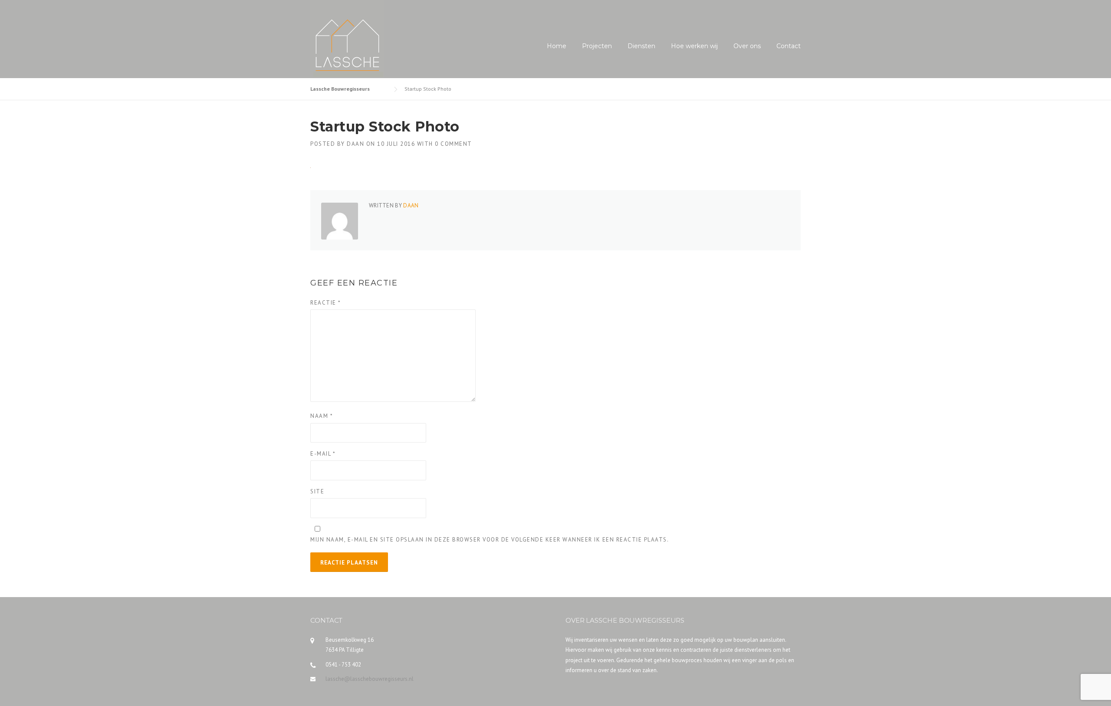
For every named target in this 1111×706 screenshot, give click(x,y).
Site (317, 491)
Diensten (641, 46)
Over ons (747, 46)
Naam (321, 416)
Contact (788, 46)
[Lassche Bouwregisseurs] (347, 39)
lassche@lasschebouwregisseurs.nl (369, 679)
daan (355, 144)
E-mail (322, 453)
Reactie (325, 302)
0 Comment (453, 144)
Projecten (597, 46)
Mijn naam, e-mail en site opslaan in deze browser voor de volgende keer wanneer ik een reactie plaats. (489, 539)
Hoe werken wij (694, 46)
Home (556, 46)
